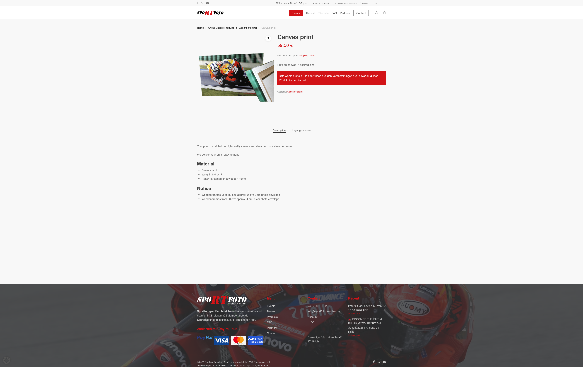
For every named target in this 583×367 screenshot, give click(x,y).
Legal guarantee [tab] (301, 130)
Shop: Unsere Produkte (221, 27)
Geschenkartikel (248, 27)
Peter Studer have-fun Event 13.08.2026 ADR (365, 308)
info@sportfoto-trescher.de (324, 311)
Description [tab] (279, 130)
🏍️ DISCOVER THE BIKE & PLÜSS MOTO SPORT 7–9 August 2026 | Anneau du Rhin (365, 325)
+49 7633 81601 (317, 306)
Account (312, 317)
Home (200, 27)
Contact (271, 333)
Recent (271, 311)
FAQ (269, 322)
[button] (268, 38)
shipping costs (307, 55)
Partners (272, 328)
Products (272, 317)
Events (271, 306)
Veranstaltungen (342, 76)
